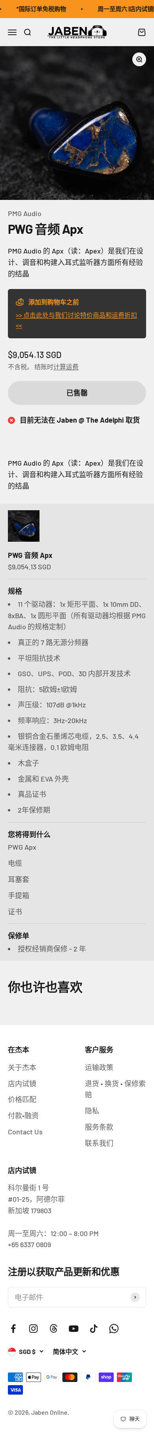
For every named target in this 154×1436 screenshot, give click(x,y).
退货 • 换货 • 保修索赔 (115, 1089)
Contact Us (25, 1131)
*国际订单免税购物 (37, 8)
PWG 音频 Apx (30, 555)
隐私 (92, 1110)
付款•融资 (23, 1115)
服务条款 (99, 1127)
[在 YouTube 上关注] (73, 1328)
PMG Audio (24, 213)
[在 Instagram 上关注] (33, 1328)
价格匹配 (22, 1099)
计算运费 (66, 366)
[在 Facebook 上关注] (13, 1328)
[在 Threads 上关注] (53, 1328)
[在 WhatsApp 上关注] (114, 1328)
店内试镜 (22, 1083)
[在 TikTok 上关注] (93, 1328)
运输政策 (99, 1067)
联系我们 (99, 1143)
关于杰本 (22, 1067)
